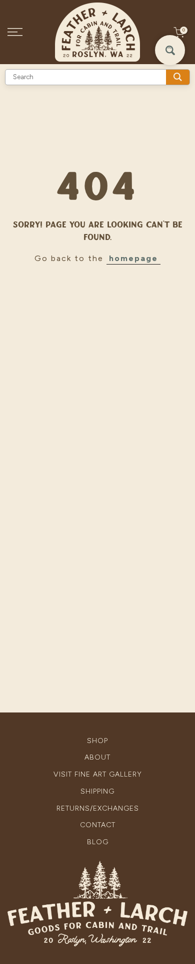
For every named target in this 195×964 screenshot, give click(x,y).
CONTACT (98, 825)
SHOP (97, 741)
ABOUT (97, 757)
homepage (133, 258)
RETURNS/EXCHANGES (97, 808)
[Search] (178, 77)
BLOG (97, 842)
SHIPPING (97, 791)
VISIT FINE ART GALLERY (98, 774)
